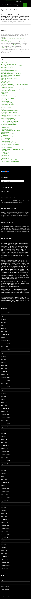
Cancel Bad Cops (5, 81)
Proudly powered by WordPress (8, 597)
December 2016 (5, 488)
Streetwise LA (4, 156)
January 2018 (4, 448)
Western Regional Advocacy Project (10, 161)
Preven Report (5, 135)
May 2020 (3, 362)
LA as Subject (4, 116)
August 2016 (4, 501)
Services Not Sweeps (6, 147)
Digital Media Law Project (8, 90)
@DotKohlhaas (5, 191)
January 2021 (4, 337)
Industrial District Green (7, 104)
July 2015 (3, 541)
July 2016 (3, 504)
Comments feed (5, 586)
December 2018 (5, 414)
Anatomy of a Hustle (6, 69)
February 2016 (5, 519)
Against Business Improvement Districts (11, 66)
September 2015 (5, 534)
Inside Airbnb (4, 106)
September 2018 (5, 424)
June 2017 (3, 470)
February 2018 (5, 445)
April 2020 (4, 365)
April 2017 (4, 476)
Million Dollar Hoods (6, 129)
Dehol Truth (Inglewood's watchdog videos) (12, 89)
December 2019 (5, 377)
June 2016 (3, 507)
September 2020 (5, 350)
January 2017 (4, 485)
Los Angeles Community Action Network (13, 45)
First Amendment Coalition (8, 98)
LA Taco (3, 126)
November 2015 (5, 528)
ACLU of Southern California (8, 64)
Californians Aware (6, 79)
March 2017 (4, 479)
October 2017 (4, 457)
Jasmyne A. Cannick (6, 107)
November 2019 (5, 380)
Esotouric (3, 93)
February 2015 (5, 556)
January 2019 (4, 411)
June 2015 (3, 544)
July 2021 (3, 319)
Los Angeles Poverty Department (9, 123)
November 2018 (5, 417)
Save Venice (4, 146)
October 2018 (4, 420)
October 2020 (4, 347)
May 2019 (3, 399)
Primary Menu (29, 5)
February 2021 (5, 334)
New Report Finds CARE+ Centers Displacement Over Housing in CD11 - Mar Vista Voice (15, 243)
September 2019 (5, 387)
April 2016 (4, 513)
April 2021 (4, 328)
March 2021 (4, 331)
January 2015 (4, 559)
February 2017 (5, 482)
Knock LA (3, 109)
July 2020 (3, 356)
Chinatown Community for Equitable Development (14, 84)
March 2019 (4, 405)
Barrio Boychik (5, 72)
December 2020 (5, 340)
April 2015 (4, 550)
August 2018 (4, 427)
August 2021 (4, 316)
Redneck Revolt (5, 140)
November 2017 (5, 454)
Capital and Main (5, 83)
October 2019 (4, 383)
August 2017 (4, 464)
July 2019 (3, 393)
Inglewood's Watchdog (7, 103)
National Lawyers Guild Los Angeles (10, 130)
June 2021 (3, 322)
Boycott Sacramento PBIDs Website (10, 75)
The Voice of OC (5, 158)
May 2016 (3, 510)
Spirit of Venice (5, 152)
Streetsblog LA (5, 155)
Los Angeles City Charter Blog (9, 120)
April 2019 (4, 402)
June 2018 (3, 433)
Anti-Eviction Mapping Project (9, 70)
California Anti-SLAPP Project (9, 78)
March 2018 (4, 442)
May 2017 (3, 473)
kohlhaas (13, 23)
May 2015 (3, 547)
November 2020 (5, 343)
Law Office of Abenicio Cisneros (9, 110)
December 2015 (5, 525)
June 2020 (3, 359)
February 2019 (5, 408)
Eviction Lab (4, 95)
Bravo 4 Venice (5, 76)
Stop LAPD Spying (6, 153)
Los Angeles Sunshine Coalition (9, 124)
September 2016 (5, 498)
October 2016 (4, 494)
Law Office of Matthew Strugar (9, 112)
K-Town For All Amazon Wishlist (10, 48)
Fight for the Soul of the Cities (9, 96)
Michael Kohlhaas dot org (9, 5)
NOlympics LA (5, 132)
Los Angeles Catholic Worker (9, 41)
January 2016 (4, 522)
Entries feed (4, 583)
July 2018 (3, 430)
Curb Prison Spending (7, 87)
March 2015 (4, 553)
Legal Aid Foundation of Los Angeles (10, 115)
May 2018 (3, 436)
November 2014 (5, 565)
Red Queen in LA (5, 138)
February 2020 (5, 371)
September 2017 (5, 461)
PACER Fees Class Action (7, 133)
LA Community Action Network (9, 121)
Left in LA (3, 113)
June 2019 (3, 396)
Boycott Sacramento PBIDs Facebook (11, 73)
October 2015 (4, 531)
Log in (2, 580)
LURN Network (5, 127)
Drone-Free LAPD (6, 92)
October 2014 (4, 568)
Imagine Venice (5, 101)
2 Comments (18, 23)
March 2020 (4, 368)
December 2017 (5, 451)
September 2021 (5, 313)
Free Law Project (5, 99)
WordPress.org (5, 589)
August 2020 (4, 353)
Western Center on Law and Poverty (10, 160)
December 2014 (5, 562)
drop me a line (12, 232)
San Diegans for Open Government (10, 144)
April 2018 (4, 439)
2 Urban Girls (4, 63)
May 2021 (3, 325)
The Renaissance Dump (7, 141)
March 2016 (4, 516)
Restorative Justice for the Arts (9, 143)
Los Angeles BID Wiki (8, 226)
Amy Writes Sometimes (7, 67)
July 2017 (3, 467)
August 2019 (4, 390)
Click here (3, 201)
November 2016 (5, 491)
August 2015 (4, 538)
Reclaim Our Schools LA (7, 136)
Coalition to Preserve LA (7, 86)
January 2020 (4, 374)
